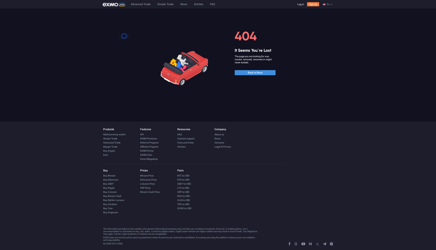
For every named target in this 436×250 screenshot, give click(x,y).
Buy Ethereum (110, 180)
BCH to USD (183, 196)
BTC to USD (183, 175)
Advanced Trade (141, 4)
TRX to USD (183, 204)
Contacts (219, 142)
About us (219, 134)
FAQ (212, 4)
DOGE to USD (184, 208)
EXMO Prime (147, 151)
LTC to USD (183, 188)
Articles (198, 4)
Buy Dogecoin (110, 212)
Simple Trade (165, 4)
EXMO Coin (146, 155)
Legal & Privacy (222, 147)
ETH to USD (183, 180)
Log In (300, 4)
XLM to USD (183, 200)
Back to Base (255, 72)
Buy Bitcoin (109, 175)
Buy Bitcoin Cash (112, 196)
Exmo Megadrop (149, 159)
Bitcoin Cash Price (150, 192)
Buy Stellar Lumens (113, 200)
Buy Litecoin (110, 192)
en (328, 4)
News (183, 4)
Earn (105, 155)
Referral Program (149, 142)
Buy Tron (108, 208)
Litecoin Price (147, 184)
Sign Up (313, 4)
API (142, 134)
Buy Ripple (109, 188)
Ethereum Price (148, 180)
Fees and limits (185, 142)
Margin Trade (110, 147)
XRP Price (145, 188)
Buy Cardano (110, 204)
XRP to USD (183, 192)
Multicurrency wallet (114, 134)
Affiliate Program (149, 147)
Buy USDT (108, 184)
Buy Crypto (109, 151)
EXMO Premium (148, 138)
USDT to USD (184, 184)
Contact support (186, 138)
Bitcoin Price (147, 175)
